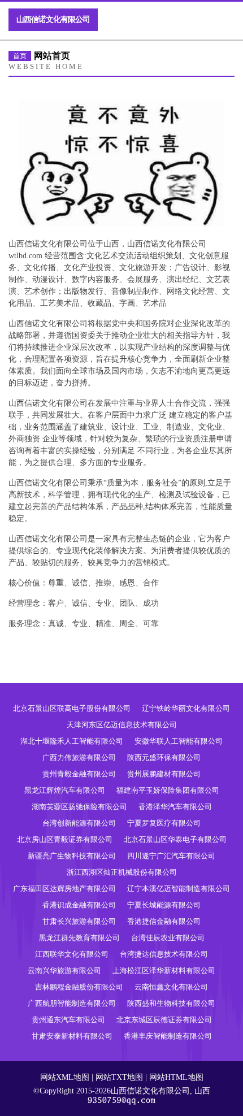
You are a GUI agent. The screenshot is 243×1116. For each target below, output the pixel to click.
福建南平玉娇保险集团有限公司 (167, 790)
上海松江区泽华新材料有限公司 (163, 970)
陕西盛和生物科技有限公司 (171, 1003)
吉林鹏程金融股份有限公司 (79, 987)
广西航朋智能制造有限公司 (72, 1003)
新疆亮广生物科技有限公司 (72, 855)
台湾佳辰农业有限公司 (168, 937)
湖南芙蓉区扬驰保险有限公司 (79, 806)
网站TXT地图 (119, 1077)
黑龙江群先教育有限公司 (79, 937)
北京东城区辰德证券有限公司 (164, 1019)
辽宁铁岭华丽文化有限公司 (186, 708)
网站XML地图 (64, 1077)
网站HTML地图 (176, 1077)
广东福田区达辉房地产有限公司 (64, 888)
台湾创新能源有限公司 (79, 823)
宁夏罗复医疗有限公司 (164, 823)
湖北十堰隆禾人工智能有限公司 (71, 741)
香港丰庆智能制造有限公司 (168, 1036)
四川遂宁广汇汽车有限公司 (171, 855)
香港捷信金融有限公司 (164, 921)
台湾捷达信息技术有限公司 (164, 954)
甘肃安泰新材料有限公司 (72, 1036)
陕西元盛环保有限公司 (164, 757)
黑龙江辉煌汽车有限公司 (64, 790)
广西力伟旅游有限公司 (79, 757)
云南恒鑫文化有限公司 (171, 987)
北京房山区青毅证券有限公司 (64, 839)
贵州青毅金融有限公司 (79, 774)
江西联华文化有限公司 (72, 954)
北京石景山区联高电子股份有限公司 (72, 708)
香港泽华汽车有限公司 (175, 806)
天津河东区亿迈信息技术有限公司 (122, 724)
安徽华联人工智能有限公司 (178, 741)
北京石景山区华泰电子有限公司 (175, 839)
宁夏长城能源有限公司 (164, 905)
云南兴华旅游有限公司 (64, 970)
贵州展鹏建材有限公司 (164, 774)
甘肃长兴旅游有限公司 (79, 921)
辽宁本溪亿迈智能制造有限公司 (178, 888)
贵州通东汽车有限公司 (68, 1019)
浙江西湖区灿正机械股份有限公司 (122, 872)
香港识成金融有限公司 (79, 905)
